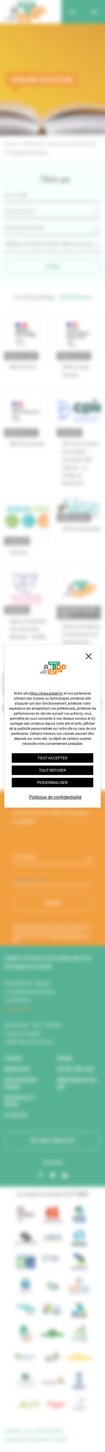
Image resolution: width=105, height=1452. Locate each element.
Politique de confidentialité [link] (55, 797)
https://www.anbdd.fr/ (46, 693)
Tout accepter (52, 758)
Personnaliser (52, 782)
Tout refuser (52, 770)
